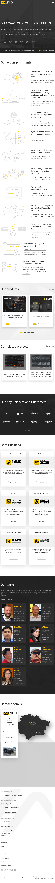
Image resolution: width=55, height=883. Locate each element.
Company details (5, 850)
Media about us (4, 842)
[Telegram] (26, 41)
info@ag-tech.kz (10, 737)
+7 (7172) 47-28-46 (40, 877)
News (2, 846)
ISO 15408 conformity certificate (6, 834)
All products (51, 289)
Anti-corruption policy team (7, 826)
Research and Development (8, 830)
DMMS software (5, 858)
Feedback (7, 743)
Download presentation (17, 323)
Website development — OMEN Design (44, 878)
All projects (51, 346)
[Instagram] (10, 41)
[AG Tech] (7, 2)
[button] (21, 332)
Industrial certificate (6, 839)
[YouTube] (21, 41)
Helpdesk (3, 862)
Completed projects (6, 865)
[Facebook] (16, 41)
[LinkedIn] (5, 41)
